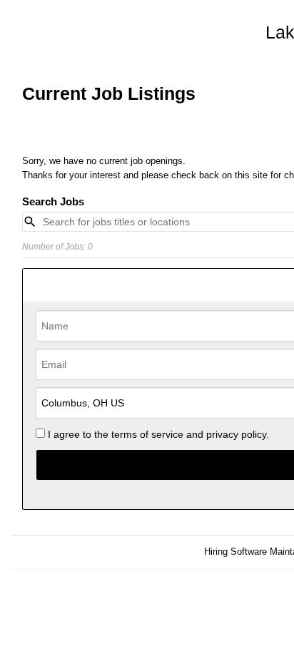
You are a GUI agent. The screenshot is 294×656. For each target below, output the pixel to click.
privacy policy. (237, 434)
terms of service (147, 434)
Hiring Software (235, 551)
